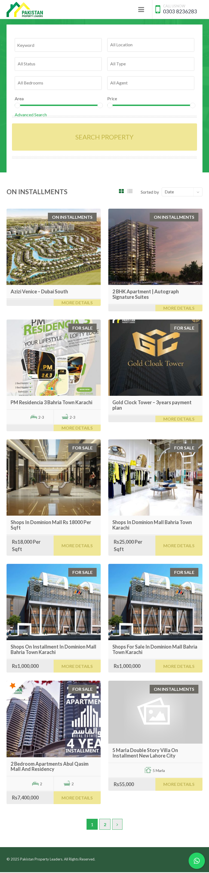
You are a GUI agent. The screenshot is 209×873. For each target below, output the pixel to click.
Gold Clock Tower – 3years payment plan (152, 405)
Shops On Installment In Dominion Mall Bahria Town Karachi (53, 649)
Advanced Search (31, 114)
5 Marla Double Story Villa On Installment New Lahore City (145, 753)
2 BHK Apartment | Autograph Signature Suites (145, 294)
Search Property (104, 137)
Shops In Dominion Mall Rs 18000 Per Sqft (51, 525)
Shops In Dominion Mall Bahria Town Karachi (152, 525)
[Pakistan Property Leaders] (25, 9)
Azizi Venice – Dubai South (39, 291)
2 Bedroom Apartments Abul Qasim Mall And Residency (49, 766)
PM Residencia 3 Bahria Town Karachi (51, 402)
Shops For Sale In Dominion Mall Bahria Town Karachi (154, 649)
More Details (77, 302)
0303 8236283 (180, 11)
